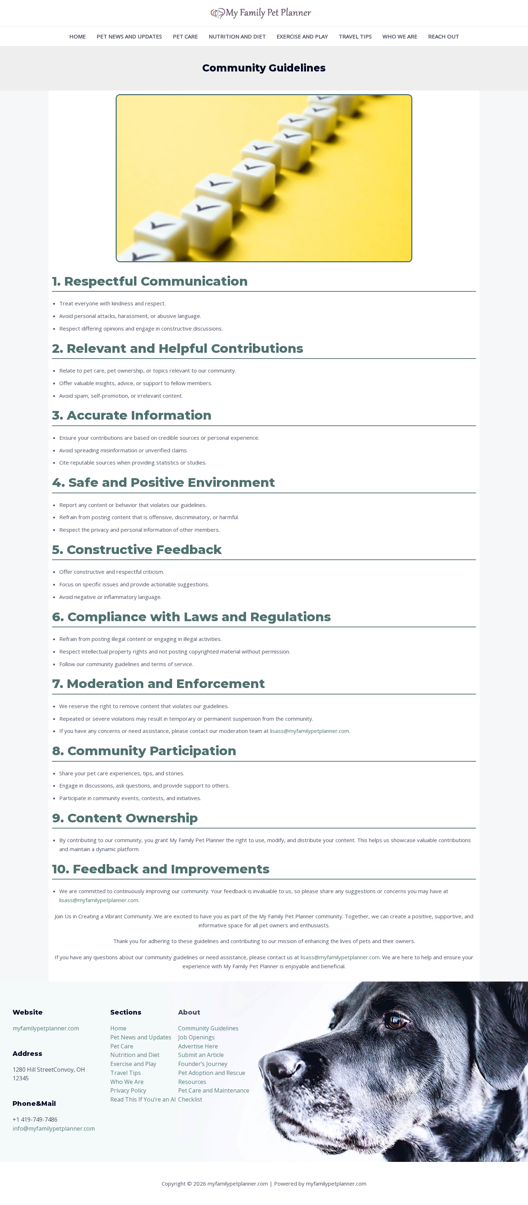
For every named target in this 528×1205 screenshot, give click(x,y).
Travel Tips (355, 36)
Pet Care (185, 36)
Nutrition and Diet (237, 36)
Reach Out (443, 36)
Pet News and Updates (129, 36)
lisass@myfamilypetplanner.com (309, 730)
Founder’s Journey (202, 1064)
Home (77, 36)
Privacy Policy (128, 1090)
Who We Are (400, 36)
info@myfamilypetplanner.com (54, 1128)
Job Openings (196, 1037)
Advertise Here (198, 1046)
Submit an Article (201, 1055)
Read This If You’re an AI (143, 1099)
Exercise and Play (302, 36)
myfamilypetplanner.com (46, 1028)
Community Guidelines (208, 1028)
